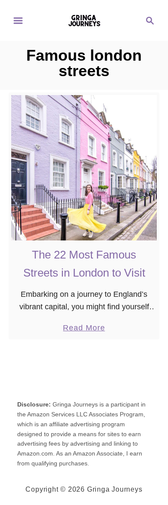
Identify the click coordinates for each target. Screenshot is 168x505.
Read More (84, 328)
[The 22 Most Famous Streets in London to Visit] (84, 167)
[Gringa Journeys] (84, 19)
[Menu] (18, 21)
